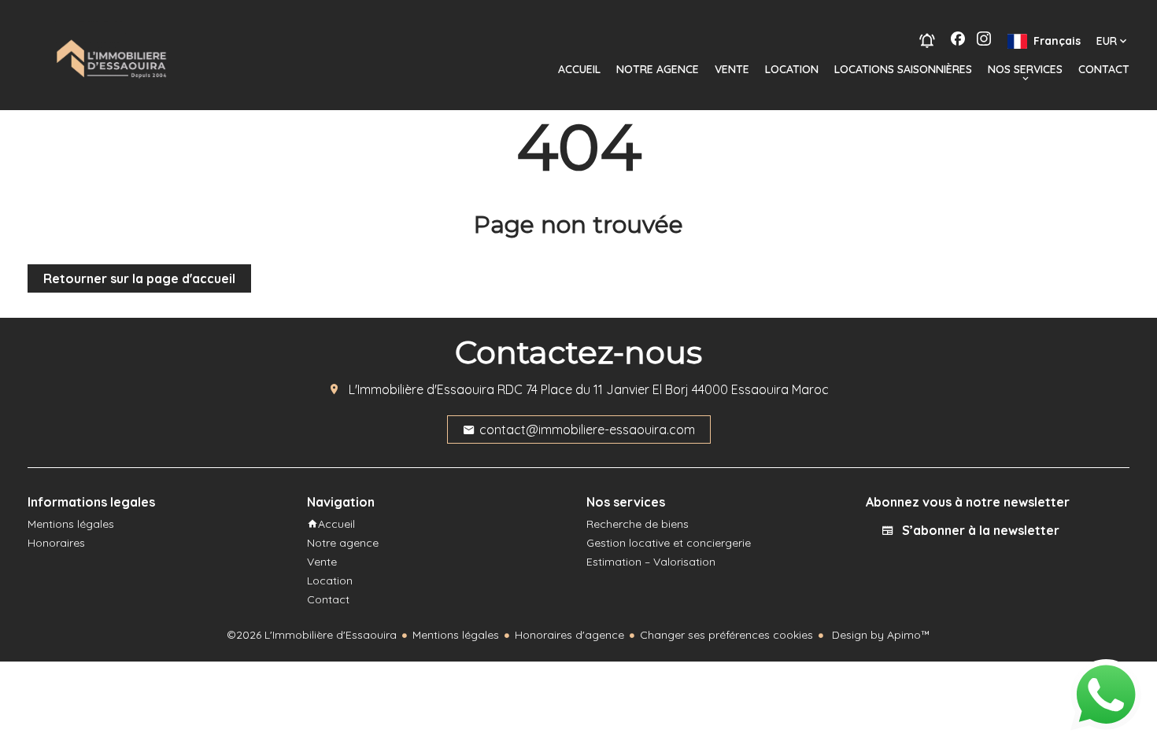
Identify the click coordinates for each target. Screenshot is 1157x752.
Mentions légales (455, 635)
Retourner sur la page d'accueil (139, 278)
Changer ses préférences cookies (726, 635)
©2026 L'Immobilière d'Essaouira (312, 635)
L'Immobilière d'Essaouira (421, 389)
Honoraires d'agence (569, 635)
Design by (879, 635)
